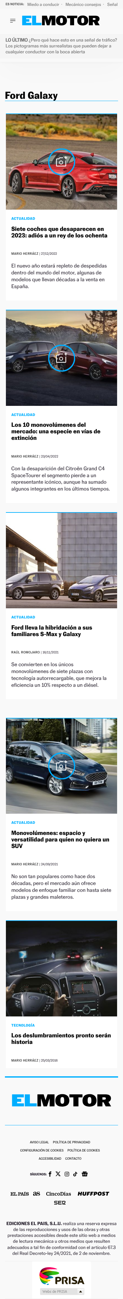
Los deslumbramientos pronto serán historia (61, 1039)
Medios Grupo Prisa (61, 1291)
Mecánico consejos (84, 4)
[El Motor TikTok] (75, 1175)
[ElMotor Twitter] (58, 1174)
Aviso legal (39, 1142)
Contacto (73, 1159)
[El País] (20, 1194)
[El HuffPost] (93, 1194)
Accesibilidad (50, 1159)
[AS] (36, 1194)
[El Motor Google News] (84, 1174)
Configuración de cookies (41, 1150)
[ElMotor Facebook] (50, 1174)
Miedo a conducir (43, 4)
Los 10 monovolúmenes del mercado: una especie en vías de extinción (55, 432)
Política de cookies (84, 1150)
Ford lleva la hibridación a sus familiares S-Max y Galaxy (51, 631)
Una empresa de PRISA (61, 1275)
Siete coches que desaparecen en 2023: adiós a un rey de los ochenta (59, 232)
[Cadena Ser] (60, 1203)
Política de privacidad (71, 1142)
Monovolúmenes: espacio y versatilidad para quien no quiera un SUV (60, 840)
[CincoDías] (58, 1194)
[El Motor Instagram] (67, 1175)
